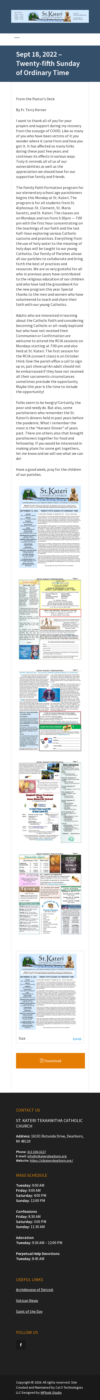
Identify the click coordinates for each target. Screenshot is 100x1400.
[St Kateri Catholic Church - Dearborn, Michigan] (50, 21)
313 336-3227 (36, 1152)
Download (52, 1060)
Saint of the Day (29, 1311)
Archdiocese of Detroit (34, 1289)
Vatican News (27, 1300)
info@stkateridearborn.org (47, 1156)
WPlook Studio (51, 1392)
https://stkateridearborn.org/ (51, 1160)
